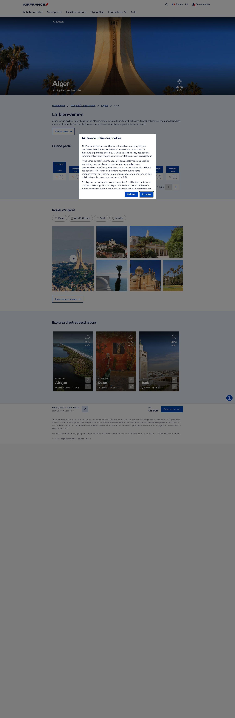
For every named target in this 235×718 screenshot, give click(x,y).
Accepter (146, 194)
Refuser (131, 194)
